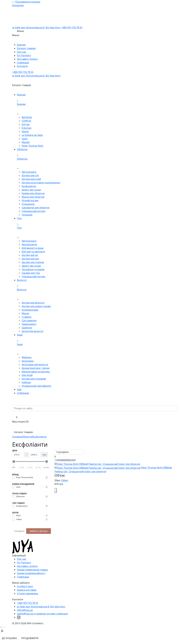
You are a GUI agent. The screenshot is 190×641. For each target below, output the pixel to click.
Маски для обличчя (33, 197)
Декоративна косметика (36, 371)
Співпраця (23, 62)
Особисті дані (25, 586)
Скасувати (19, 531)
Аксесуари (28, 361)
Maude (26, 142)
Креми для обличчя (33, 193)
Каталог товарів (26, 48)
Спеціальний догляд (33, 211)
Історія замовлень (27, 593)
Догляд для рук (30, 258)
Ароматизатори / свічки (35, 368)
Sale (19, 389)
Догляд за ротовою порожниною (41, 182)
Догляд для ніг (30, 255)
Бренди (21, 44)
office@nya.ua (25, 610)
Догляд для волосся (33, 302)
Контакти (22, 66)
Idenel (25, 131)
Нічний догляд (30, 200)
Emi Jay (26, 124)
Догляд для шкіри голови (36, 306)
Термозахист (29, 324)
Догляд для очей (31, 179)
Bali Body (27, 117)
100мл (64, 480)
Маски (25, 313)
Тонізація (27, 214)
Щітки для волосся (32, 331)
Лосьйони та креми (33, 269)
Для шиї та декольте (33, 251)
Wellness (27, 357)
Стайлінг (27, 317)
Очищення (28, 204)
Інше (20, 334)
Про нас (21, 51)
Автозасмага (29, 172)
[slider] (14, 461)
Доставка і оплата (27, 59)
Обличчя (22, 149)
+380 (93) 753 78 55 (71, 27)
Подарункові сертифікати (36, 386)
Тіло (19, 218)
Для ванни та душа (32, 248)
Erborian (26, 128)
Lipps (25, 138)
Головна (17, 436)
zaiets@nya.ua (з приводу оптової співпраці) (42, 613)
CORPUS (26, 120)
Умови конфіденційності (31, 573)
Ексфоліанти (29, 186)
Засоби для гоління (33, 262)
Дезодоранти (29, 244)
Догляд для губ (30, 175)
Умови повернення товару (32, 569)
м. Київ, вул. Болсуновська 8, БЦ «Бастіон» (36, 27)
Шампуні (27, 327)
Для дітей (27, 375)
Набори (26, 382)
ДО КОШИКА (9, 638)
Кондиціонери (30, 309)
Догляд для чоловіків (34, 378)
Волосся (21, 280)
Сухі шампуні (29, 320)
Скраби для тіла (31, 273)
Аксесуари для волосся (35, 364)
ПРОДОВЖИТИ (29, 638)
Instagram (18, 5)
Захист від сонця (31, 189)
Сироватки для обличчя (35, 207)
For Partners (24, 55)
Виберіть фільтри (39, 531)
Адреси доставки (26, 590)
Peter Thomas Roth (32, 145)
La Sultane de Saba (32, 135)
